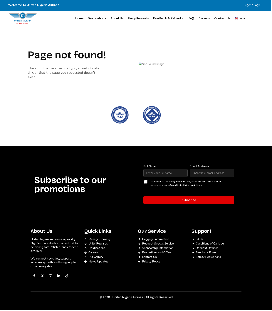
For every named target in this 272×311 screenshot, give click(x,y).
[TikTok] (67, 276)
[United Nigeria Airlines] (23, 18)
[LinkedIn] (58, 276)
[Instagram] (50, 276)
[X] (42, 276)
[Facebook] (34, 276)
